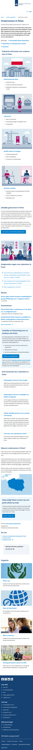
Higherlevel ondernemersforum (11, 730)
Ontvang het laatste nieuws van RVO (14, 663)
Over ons (5, 687)
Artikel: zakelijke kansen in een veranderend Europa (17, 414)
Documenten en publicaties (10, 707)
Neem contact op (9, 516)
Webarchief (4, 747)
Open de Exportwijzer (10, 608)
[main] (16, 344)
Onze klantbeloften (8, 690)
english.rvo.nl (6, 697)
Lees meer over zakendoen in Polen (15, 434)
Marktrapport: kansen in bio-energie (15, 380)
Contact (3, 741)
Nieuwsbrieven (7, 727)
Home (2, 17)
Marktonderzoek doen (11, 79)
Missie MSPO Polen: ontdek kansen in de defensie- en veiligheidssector (16, 310)
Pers (4, 692)
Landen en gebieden (11, 17)
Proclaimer (14, 744)
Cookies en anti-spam (12, 741)
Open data (6, 710)
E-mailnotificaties (7, 724)
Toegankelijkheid (5, 744)
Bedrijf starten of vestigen (12, 151)
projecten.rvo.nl (7, 712)
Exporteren (7, 116)
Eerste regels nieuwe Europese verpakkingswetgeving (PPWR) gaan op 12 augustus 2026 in (16, 298)
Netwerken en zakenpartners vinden (14, 44)
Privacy (21, 741)
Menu (30, 11)
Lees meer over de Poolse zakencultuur (13, 232)
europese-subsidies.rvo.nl (9, 715)
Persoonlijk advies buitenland (19, 40)
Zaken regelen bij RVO (8, 695)
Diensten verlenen (10, 188)
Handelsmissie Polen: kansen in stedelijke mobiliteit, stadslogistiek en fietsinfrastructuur (16, 318)
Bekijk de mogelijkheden (11, 356)
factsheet (5, 47)
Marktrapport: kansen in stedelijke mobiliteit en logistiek (16, 396)
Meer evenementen (6, 324)
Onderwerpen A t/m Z (8, 705)
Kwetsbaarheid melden (24, 744)
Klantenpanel (6, 717)
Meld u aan (6, 581)
